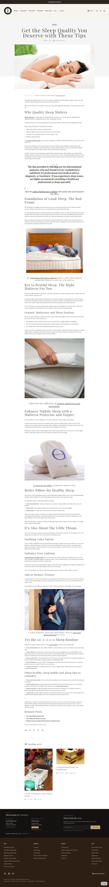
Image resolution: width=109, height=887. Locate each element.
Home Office (32, 10)
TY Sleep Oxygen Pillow (42, 485)
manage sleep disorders (62, 686)
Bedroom (16, 10)
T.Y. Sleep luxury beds (60, 95)
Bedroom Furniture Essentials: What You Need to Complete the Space (43, 721)
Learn (55, 10)
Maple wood (94, 855)
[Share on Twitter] (34, 730)
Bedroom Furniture (8, 855)
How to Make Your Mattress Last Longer (36, 718)
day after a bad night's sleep (33, 140)
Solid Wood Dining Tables (10, 850)
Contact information (40, 881)
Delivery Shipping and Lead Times (69, 850)
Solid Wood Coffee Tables (10, 853)
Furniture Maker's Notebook (40, 855)
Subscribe (95, 827)
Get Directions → (11, 826)
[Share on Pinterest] (38, 730)
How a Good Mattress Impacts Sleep (35, 716)
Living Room (40, 10)
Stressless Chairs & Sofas (10, 858)
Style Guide (94, 863)
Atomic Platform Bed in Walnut (44, 192)
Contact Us (64, 858)
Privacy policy (23, 881)
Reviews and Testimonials (40, 858)
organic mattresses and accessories (64, 404)
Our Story (36, 847)
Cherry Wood (94, 850)
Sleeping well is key (29, 117)
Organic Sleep (48, 10)
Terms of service (15, 881)
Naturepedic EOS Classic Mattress (43, 278)
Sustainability (37, 853)
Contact (62, 10)
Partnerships (64, 855)
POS (17, 879)
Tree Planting (37, 850)
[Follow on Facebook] (5, 874)
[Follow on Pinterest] (13, 874)
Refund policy (7, 881)
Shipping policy (31, 881)
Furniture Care (64, 847)
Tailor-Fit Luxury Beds (9, 866)
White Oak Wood (95, 858)
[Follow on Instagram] (9, 874)
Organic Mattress (8, 863)
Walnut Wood (94, 853)
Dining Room (23, 10)
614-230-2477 (25, 833)
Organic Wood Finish (96, 861)
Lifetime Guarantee (66, 853)
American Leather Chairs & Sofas (12, 861)
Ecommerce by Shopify (24, 879)
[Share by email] (42, 730)
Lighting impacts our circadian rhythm (34, 557)
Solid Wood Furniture (9, 847)
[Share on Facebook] (30, 730)
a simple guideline (53, 644)
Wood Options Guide (96, 847)
